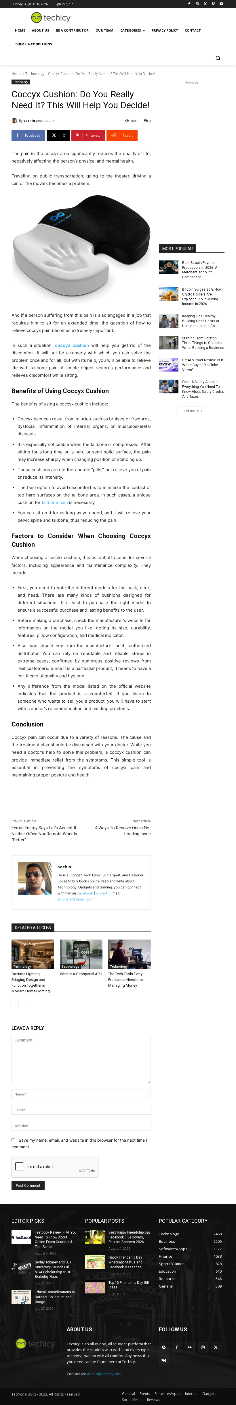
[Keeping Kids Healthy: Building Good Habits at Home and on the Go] (168, 321)
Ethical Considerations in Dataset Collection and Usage (55, 1297)
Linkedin (103, 893)
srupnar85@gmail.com (75, 899)
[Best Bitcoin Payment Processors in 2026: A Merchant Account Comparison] (168, 267)
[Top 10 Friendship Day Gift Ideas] (95, 1287)
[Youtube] (221, 4)
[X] (205, 4)
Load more (190, 410)
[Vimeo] (213, 4)
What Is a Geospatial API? (81, 974)
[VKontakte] (164, 1360)
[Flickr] (190, 1347)
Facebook (85, 893)
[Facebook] (189, 4)
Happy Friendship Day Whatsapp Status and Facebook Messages (125, 1262)
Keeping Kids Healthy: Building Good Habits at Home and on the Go (200, 321)
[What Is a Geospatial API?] (81, 954)
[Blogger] (164, 1347)
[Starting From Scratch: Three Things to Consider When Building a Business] (168, 343)
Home (17, 73)
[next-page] (24, 1003)
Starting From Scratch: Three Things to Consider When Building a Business (203, 343)
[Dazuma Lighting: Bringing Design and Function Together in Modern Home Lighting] (33, 954)
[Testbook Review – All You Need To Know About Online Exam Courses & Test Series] (21, 1237)
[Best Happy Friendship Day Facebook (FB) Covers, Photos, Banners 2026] (95, 1237)
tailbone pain (55, 502)
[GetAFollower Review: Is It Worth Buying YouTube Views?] (168, 365)
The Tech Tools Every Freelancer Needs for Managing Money (125, 979)
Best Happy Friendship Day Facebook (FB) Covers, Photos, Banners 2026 (130, 1237)
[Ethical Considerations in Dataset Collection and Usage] (21, 1297)
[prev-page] (15, 1003)
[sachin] (15, 120)
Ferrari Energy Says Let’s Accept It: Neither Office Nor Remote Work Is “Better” (44, 833)
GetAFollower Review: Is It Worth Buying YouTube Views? (202, 365)
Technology (34, 73)
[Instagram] (197, 4)
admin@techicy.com (104, 1373)
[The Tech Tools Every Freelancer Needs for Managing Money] (129, 954)
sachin (29, 120)
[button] (217, 58)
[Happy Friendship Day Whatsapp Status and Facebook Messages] (95, 1262)
